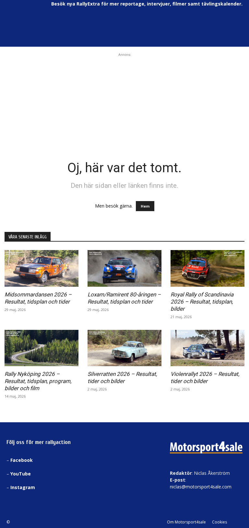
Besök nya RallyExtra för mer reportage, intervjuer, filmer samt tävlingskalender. (147, 4)
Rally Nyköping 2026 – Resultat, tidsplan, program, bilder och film (38, 381)
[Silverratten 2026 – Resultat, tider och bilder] (124, 348)
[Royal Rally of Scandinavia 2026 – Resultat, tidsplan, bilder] (207, 268)
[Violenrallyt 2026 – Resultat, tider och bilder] (207, 348)
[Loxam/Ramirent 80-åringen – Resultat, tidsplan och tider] (124, 268)
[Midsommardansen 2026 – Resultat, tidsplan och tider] (41, 268)
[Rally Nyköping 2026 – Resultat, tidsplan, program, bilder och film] (41, 348)
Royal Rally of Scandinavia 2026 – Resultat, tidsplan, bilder (202, 301)
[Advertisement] (124, 98)
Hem (145, 206)
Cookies (219, 522)
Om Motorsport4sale (186, 522)
